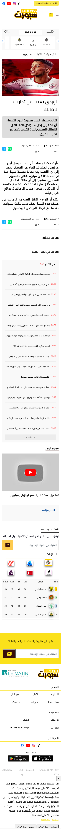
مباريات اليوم (30, 32)
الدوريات (35, 702)
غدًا (7, 31)
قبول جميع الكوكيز (47, 827)
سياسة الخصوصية (50, 820)
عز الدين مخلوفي (27, 145)
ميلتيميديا (53, 702)
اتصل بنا (55, 727)
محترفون (27, 54)
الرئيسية (51, 54)
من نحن (55, 719)
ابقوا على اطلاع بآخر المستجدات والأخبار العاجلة (31, 536)
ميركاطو (15, 694)
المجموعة (54, 713)
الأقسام (55, 687)
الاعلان (26, 719)
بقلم (37, 145)
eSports (16, 702)
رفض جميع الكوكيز (25, 827)
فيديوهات (7, 770)
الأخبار (39, 54)
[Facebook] (4, 148)
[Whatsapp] (10, 148)
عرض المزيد (30, 437)
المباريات (54, 694)
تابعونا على (53, 738)
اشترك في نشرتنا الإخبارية (46, 3)
